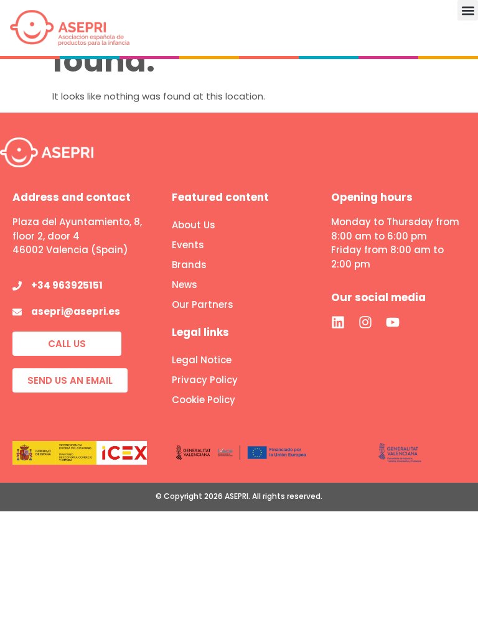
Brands (189, 264)
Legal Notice (202, 359)
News (184, 284)
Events (188, 244)
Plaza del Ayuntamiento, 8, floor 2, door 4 (77, 229)
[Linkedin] (338, 322)
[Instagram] (365, 322)
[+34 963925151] (17, 286)
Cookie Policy (203, 399)
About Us (193, 224)
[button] (467, 10)
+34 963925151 (67, 285)
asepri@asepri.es (75, 311)
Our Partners (202, 304)
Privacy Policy (205, 379)
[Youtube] (393, 322)
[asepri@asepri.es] (17, 312)
